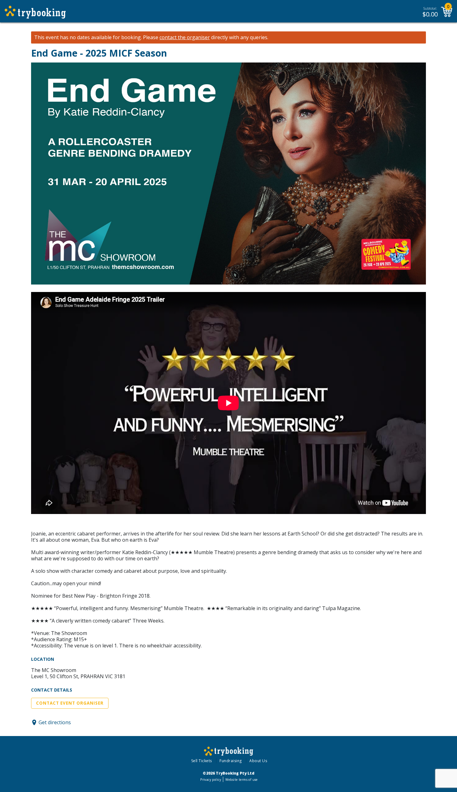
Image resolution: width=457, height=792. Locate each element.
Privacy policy (210, 779)
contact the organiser (184, 37)
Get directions (55, 722)
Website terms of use (241, 779)
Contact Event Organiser (70, 703)
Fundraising (230, 760)
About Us (258, 760)
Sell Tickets (201, 760)
